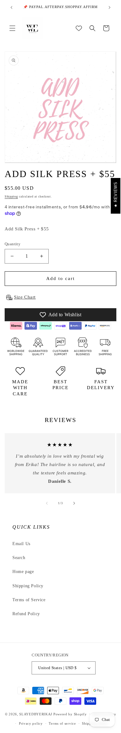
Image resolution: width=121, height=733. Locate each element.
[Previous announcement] (11, 7)
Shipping (11, 196)
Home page (23, 571)
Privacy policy (31, 723)
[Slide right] (74, 503)
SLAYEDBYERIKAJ (35, 714)
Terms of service (62, 723)
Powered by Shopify (70, 714)
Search (18, 557)
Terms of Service (29, 600)
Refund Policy (26, 613)
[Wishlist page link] (79, 28)
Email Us (21, 543)
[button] (12, 28)
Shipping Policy (27, 586)
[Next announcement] (109, 7)
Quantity (12, 244)
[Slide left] (47, 503)
